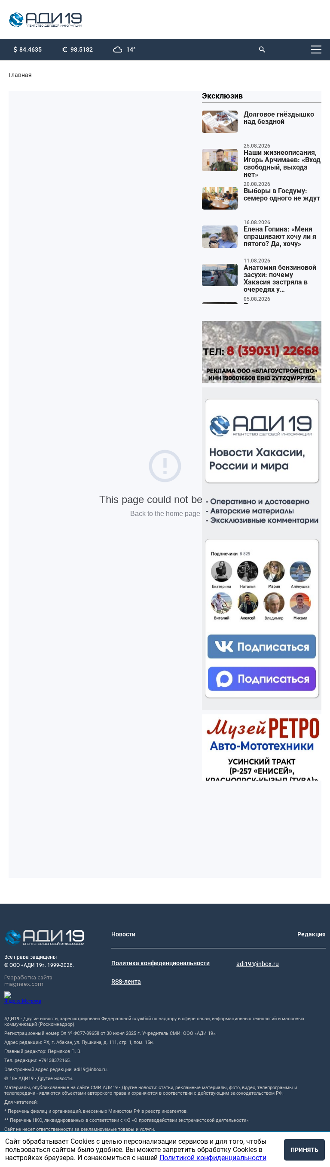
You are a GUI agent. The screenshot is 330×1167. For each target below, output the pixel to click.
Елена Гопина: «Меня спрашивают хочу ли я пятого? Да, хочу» (280, 236)
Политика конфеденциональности (160, 963)
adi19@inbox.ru (257, 963)
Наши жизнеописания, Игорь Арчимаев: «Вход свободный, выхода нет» (282, 164)
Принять (304, 1149)
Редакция (311, 934)
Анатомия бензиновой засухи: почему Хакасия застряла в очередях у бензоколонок (280, 279)
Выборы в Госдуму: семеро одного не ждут (282, 194)
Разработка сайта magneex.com (28, 980)
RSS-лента (126, 981)
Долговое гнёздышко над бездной (279, 118)
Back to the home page (165, 513)
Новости (123, 934)
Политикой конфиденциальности (212, 1158)
